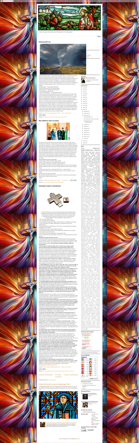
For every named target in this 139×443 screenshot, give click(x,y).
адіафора (83, 308)
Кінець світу (84, 197)
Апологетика (84, 173)
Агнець (94, 193)
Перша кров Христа (90, 288)
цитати (88, 179)
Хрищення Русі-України (94, 305)
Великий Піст (84, 195)
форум (85, 326)
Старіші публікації (71, 375)
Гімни (91, 214)
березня (86, 134)
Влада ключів (87, 236)
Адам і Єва (90, 213)
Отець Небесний (95, 217)
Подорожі (97, 218)
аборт (91, 306)
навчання (92, 226)
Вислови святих (94, 152)
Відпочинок (89, 180)
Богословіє (97, 263)
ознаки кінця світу (86, 317)
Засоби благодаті (94, 173)
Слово (87, 247)
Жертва (86, 276)
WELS (85, 230)
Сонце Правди (96, 221)
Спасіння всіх (96, 297)
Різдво (82, 221)
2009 (84, 141)
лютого (86, 136)
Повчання (92, 218)
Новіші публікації (45, 375)
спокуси (98, 325)
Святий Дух (91, 165)
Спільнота (97, 247)
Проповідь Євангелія (86, 189)
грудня (86, 111)
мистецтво (83, 252)
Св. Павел (95, 292)
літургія (83, 175)
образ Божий (91, 252)
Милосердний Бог (86, 205)
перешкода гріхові (85, 318)
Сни (93, 296)
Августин (89, 261)
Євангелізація (96, 171)
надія (99, 315)
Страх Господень (96, 299)
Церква (62, 182)
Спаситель (91, 247)
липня (85, 126)
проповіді (89, 193)
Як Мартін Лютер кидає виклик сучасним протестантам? (61, 422)
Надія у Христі (96, 283)
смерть (86, 257)
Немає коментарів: (66, 113)
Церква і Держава (95, 200)
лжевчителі (84, 193)
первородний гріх (86, 253)
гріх (46, 371)
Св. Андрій (90, 292)
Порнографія (84, 244)
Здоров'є (89, 278)
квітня (86, 132)
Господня (88, 273)
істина (86, 213)
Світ (85, 221)
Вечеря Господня (85, 162)
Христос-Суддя (89, 208)
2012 (84, 105)
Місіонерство (84, 240)
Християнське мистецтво (94, 302)
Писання (87, 289)
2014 (84, 101)
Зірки (93, 169)
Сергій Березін (91, 78)
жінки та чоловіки (96, 312)
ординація (94, 317)
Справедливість (84, 299)
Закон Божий (84, 278)
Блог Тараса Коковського (89, 393)
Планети (89, 178)
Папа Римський (95, 188)
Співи (90, 299)
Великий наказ (86, 187)
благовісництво (88, 308)
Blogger (78, 438)
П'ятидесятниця (85, 218)
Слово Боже (85, 154)
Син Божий (89, 221)
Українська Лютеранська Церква (89, 386)
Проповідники (96, 244)
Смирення (90, 296)
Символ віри (90, 191)
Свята (85, 293)
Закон (98, 276)
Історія (93, 179)
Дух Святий (87, 275)
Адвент (98, 179)
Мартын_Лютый (87, 409)
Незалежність (92, 284)
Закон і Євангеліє (86, 176)
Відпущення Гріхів (86, 169)
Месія (82, 174)
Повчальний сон (45, 42)
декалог (98, 310)
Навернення (93, 215)
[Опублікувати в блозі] (41, 115)
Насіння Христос (84, 284)
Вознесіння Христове (94, 195)
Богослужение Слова (85, 265)
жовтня (86, 113)
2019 (84, 95)
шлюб (87, 201)
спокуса (92, 227)
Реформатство (96, 291)
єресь (91, 201)
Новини (83, 180)
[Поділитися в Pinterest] (45, 115)
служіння (88, 171)
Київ (99, 278)
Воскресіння (96, 167)
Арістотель (83, 262)
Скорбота (92, 295)
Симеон (82, 295)
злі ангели (85, 313)
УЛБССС (83, 182)
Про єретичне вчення (90, 155)
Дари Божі (94, 273)
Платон (90, 289)
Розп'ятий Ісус (85, 245)
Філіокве (83, 208)
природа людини (94, 254)
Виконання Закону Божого (88, 235)
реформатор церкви (91, 322)
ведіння (82, 309)
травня (86, 130)
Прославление (86, 291)
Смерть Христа (84, 296)
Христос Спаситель (86, 223)
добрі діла (92, 224)
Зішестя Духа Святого (94, 239)
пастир (98, 317)
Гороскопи (83, 273)
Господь (88, 214)
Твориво (98, 300)
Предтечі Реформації (87, 219)
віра (46, 117)
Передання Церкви (96, 287)
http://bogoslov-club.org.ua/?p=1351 (48, 365)
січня (85, 138)
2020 (84, 93)
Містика (83, 178)
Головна (84, 53)
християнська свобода (92, 326)
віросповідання (96, 192)
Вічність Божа (84, 271)
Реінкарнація (84, 292)
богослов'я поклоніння (93, 182)
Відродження (97, 269)
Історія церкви (96, 201)
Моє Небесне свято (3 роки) (49, 120)
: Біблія (88, 228)
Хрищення (97, 174)
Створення (83, 248)
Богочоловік (93, 265)
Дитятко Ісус (97, 214)
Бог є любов (91, 263)
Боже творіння (85, 202)
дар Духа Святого (92, 310)
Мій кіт (90, 283)
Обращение (97, 284)
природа (83, 321)
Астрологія (84, 167)
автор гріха (97, 306)
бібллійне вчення (96, 308)
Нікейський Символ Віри (93, 197)
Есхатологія (84, 204)
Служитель (97, 295)
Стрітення (83, 300)
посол (85, 319)
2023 (84, 90)
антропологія (89, 170)
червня (86, 128)
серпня (86, 124)
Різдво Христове (95, 245)
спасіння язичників (91, 325)
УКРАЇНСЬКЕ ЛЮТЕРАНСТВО (90, 401)
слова (94, 323)
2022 (84, 92)
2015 (84, 99)
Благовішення (84, 263)
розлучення (89, 323)
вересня (86, 115)
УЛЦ (46, 182)
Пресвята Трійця (87, 166)
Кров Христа (87, 184)
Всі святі (93, 236)
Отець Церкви (91, 240)
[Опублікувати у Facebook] (43, 115)
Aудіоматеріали (86, 55)
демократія (83, 312)
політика (98, 226)
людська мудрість (95, 314)
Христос (83, 304)
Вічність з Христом (95, 271)
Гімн (90, 237)
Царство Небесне (95, 223)
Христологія (97, 191)
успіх (82, 326)
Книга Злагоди (96, 196)
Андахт (93, 261)
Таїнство (91, 161)
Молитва (97, 165)
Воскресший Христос (95, 267)
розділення (83, 323)
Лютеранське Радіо (87, 383)
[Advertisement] (85, 44)
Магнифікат (84, 165)
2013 (84, 103)
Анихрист (92, 230)
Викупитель (91, 183)
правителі (83, 227)
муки (92, 315)
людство (88, 314)
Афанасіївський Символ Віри (90, 232)
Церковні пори (85, 224)
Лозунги (87, 215)
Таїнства (89, 248)
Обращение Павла (85, 286)
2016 (84, 97)
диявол (98, 166)
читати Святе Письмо (90, 327)
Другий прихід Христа (86, 196)
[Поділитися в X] (42, 115)
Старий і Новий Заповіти (92, 206)
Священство (89, 293)
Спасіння (88, 297)
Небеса (98, 215)
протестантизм (85, 256)
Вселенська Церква (86, 269)
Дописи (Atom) (52, 380)
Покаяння (89, 174)
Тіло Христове (93, 301)
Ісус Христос (51, 117)
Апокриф (98, 261)
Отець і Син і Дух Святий (87, 198)
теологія (96, 227)
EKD (87, 258)
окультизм (83, 201)
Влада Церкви (87, 267)
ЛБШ (95, 279)
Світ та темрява (96, 293)
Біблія (92, 154)
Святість (83, 247)
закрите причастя (85, 250)
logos (90, 258)
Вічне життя (97, 270)
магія (89, 315)
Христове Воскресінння (93, 222)
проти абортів (96, 321)
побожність (93, 318)
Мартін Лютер (94, 163)
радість (88, 227)
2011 (84, 107)
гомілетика (97, 309)
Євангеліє (84, 161)
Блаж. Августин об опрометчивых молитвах (89, 411)
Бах (87, 262)
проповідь (96, 158)
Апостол (96, 213)
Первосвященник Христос (93, 243)
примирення (97, 319)
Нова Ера (97, 161)
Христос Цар (88, 249)
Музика (86, 283)
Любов (98, 279)
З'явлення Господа (92, 276)
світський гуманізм (94, 211)
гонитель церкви (84, 310)
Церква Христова (86, 192)
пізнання (83, 322)
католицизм (97, 313)
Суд (88, 300)
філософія (84, 183)
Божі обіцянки (95, 234)
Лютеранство (85, 155)
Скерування (87, 295)
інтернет (50, 371)
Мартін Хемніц (96, 282)
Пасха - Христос (87, 241)
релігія (86, 211)
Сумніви (92, 300)
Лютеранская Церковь (86, 280)
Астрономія (90, 175)
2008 (84, 143)
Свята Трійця (96, 180)
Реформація (94, 162)
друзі (87, 312)
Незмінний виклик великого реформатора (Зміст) (55, 384)
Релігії (91, 291)
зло (81, 313)
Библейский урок (96, 262)
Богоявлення (84, 234)
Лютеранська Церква (94, 204)
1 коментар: (64, 180)
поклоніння (84, 254)
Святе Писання (57, 371)
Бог (44, 117)
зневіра (88, 313)
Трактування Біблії (85, 301)
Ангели (98, 193)
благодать (87, 209)
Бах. (90, 262)
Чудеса (87, 306)
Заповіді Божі (84, 239)
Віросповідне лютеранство (87, 270)
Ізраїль (88, 230)
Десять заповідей (91, 274)
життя (90, 312)
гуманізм (98, 249)
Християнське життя (61, 117)
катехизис (92, 250)
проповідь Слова (95, 186)
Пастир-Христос (84, 287)
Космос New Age (95, 176)
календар (93, 313)
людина (98, 250)
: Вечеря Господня (95, 228)
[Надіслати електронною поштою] (39, 115)
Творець (83, 222)
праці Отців (91, 319)
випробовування (89, 309)
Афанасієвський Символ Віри (92, 231)
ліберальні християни (89, 210)
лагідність (83, 314)
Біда (87, 266)
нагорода (95, 315)
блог (94, 249)
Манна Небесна (88, 282)
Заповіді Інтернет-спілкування (50, 186)
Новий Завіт (85, 56)
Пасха (90, 287)
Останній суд (85, 217)
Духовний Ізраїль (94, 275)
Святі (86, 152)
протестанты (89, 321)
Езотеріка (97, 175)
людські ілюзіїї (84, 315)
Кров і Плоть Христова (87, 279)
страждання (92, 257)
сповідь (83, 213)
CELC (82, 230)
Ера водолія (96, 202)
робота (98, 322)
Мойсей (82, 283)
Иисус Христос (94, 278)
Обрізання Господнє (95, 286)
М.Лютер (97, 157)
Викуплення (96, 159)
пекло (98, 252)
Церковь (83, 306)
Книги (82, 215)
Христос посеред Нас (90, 304)
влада (91, 209)
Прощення (97, 219)
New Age (88, 159)
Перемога (83, 288)
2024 (84, 88)
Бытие (84, 266)
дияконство (87, 186)
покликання (97, 253)
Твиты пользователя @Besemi (89, 352)
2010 (84, 109)
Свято (93, 155)
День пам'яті (96, 237)
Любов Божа (85, 163)
